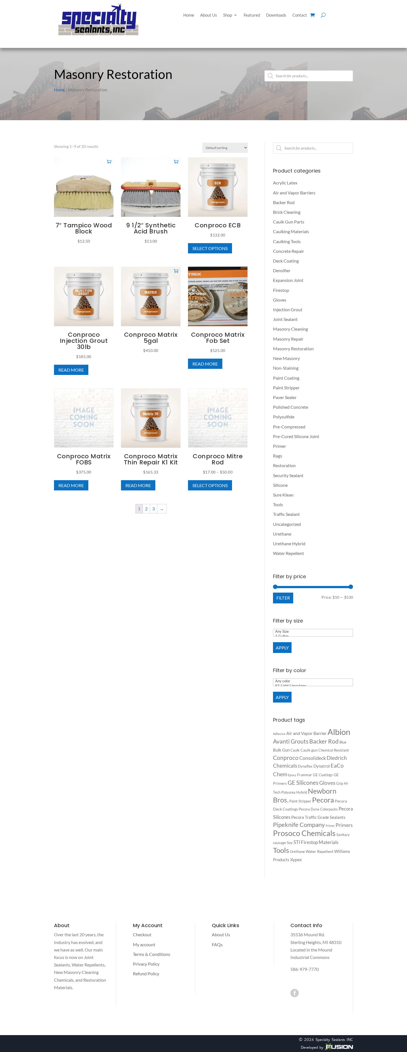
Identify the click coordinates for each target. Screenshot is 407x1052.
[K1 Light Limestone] (313, 685)
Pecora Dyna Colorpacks (318, 809)
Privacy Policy (146, 963)
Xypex (296, 859)
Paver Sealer (285, 397)
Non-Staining (285, 368)
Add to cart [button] (109, 161)
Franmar (304, 774)
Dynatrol (321, 765)
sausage (279, 842)
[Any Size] (313, 631)
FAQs (217, 944)
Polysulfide (283, 416)
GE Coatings (323, 775)
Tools (278, 504)
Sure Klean (283, 494)
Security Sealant (288, 475)
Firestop (281, 290)
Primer (279, 446)
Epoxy (292, 775)
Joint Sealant (285, 319)
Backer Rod (284, 202)
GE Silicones (303, 782)
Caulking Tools (287, 241)
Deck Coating (286, 260)
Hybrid (301, 792)
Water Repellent (288, 553)
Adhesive (279, 733)
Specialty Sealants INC (334, 1039)
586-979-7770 (304, 969)
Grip (339, 783)
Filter (283, 598)
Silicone (280, 485)
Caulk (295, 750)
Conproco (285, 757)
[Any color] (313, 681)
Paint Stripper (286, 387)
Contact (299, 15)
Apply (282, 647)
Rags (277, 455)
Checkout (142, 934)
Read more (71, 369)
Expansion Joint (288, 280)
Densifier (281, 270)
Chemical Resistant (333, 750)
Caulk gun (309, 750)
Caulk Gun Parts (288, 221)
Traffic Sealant (286, 514)
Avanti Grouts (290, 741)
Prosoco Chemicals (304, 833)
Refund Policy (146, 973)
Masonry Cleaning (290, 328)
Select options (210, 248)
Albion (339, 732)
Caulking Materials (291, 231)
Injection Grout (287, 309)
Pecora (323, 799)
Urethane (282, 533)
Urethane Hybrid (289, 543)
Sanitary (343, 834)
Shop (227, 15)
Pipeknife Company (299, 824)
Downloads (276, 15)
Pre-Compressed (289, 426)
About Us (208, 15)
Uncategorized (287, 524)
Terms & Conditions (151, 954)
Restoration (284, 465)
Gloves (279, 299)
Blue (342, 742)
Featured (252, 15)
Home (188, 15)
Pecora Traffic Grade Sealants (318, 817)
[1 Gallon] (313, 636)
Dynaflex (305, 766)
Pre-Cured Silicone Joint (296, 436)
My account (144, 944)
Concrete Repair (288, 251)
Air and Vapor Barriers (294, 192)
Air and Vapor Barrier (306, 733)
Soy (290, 842)
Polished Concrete (290, 407)
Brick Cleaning (286, 212)
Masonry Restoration (293, 348)
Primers (344, 825)
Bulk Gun (281, 749)
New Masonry (286, 358)
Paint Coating (286, 377)
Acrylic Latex (285, 182)
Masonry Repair (288, 338)
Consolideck (312, 758)
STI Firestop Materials (315, 842)
